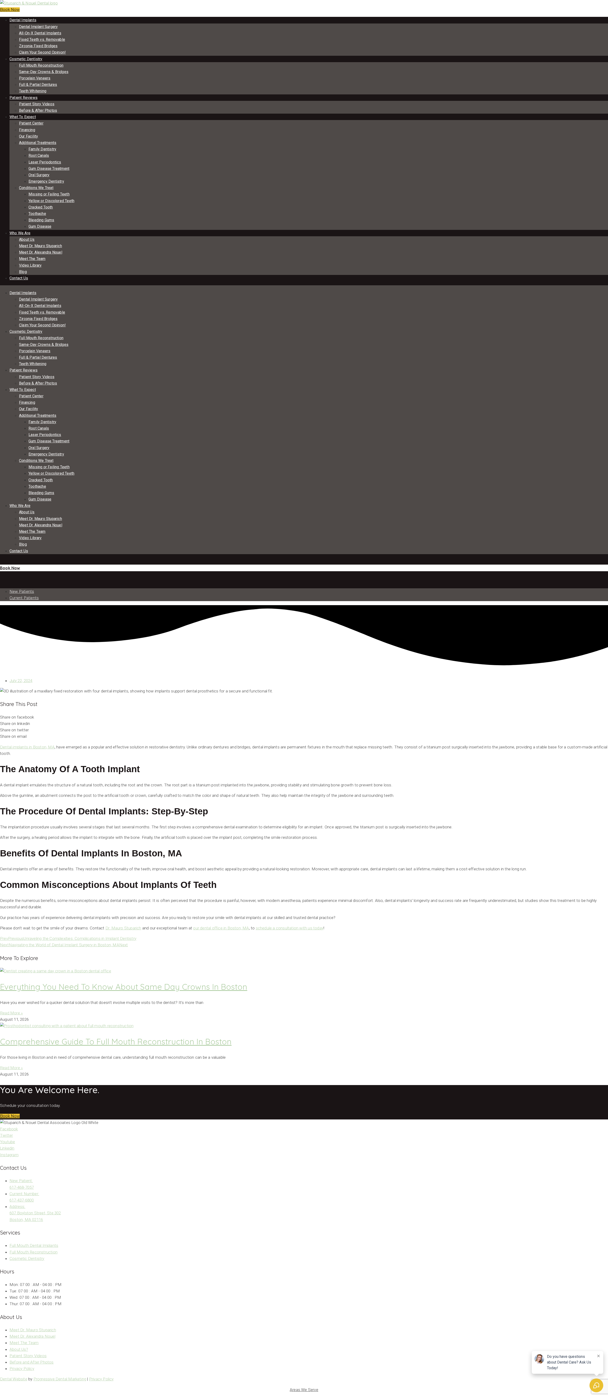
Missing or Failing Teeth (49, 194)
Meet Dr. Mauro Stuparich (40, 246)
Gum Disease (39, 226)
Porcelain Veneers (34, 78)
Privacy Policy (101, 1379)
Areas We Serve (304, 1389)
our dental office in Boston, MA (221, 928)
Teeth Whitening (32, 91)
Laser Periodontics (44, 162)
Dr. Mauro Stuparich (123, 928)
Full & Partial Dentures (38, 84)
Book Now (10, 9)
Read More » (11, 1013)
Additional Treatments (37, 142)
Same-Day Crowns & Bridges (43, 72)
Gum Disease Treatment (48, 168)
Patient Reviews (24, 97)
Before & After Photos (38, 110)
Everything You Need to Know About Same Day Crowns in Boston (123, 987)
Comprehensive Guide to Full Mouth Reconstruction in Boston (116, 1041)
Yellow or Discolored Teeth (51, 201)
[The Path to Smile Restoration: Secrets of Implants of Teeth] (1, 574)
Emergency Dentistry (46, 181)
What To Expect (23, 117)
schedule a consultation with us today (289, 928)
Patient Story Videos (36, 104)
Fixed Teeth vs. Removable (42, 39)
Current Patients (24, 597)
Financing (27, 130)
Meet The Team (32, 258)
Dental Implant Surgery (38, 26)
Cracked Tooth (40, 207)
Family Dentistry (42, 149)
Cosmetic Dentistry (26, 59)
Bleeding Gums (41, 220)
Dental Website (13, 1379)
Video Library (30, 265)
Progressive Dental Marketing (59, 1379)
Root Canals (38, 155)
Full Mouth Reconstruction (41, 65)
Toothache (37, 213)
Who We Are (20, 233)
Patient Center (31, 123)
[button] (10, 1116)
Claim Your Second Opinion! (42, 52)
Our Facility (28, 136)
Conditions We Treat (36, 188)
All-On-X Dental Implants (40, 33)
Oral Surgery (38, 175)
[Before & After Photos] (0, 561)
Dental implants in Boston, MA (27, 747)
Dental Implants (23, 20)
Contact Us (19, 278)
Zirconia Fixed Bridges (38, 46)
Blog (23, 271)
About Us (27, 239)
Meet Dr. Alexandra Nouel (40, 252)
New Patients (22, 591)
